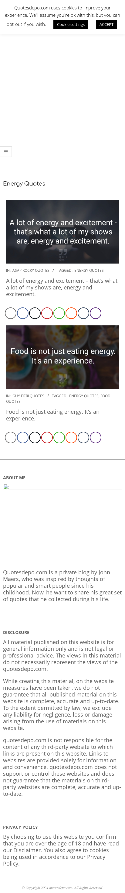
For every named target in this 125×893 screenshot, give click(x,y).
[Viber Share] (95, 313)
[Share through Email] (10, 313)
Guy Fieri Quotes (28, 396)
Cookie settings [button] (71, 24)
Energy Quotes (89, 270)
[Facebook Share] (23, 313)
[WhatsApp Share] (59, 313)
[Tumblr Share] (83, 313)
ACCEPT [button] (106, 24)
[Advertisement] (62, 105)
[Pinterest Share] (47, 313)
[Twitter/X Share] (35, 313)
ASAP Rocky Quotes (30, 270)
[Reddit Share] (71, 313)
